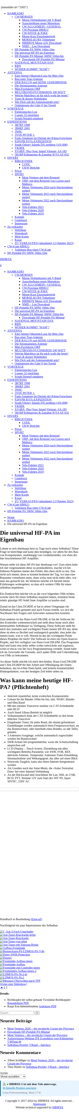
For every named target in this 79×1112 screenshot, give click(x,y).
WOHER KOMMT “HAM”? (32, 69)
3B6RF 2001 (22, 128)
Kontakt (19, 216)
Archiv (4, 1073)
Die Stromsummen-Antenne (31, 85)
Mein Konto (22, 236)
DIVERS (12, 157)
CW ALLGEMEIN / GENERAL (41, 26)
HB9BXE (6, 259)
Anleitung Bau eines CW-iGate (33, 249)
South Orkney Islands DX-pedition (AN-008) (41, 144)
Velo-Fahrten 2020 (33, 210)
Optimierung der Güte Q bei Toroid (35, 105)
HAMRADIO (15, 13)
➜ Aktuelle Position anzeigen (19, 1087)
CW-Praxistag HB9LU (35, 29)
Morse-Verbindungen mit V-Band (41, 20)
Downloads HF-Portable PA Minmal (43, 59)
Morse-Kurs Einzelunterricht (38, 36)
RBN (18, 65)
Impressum (21, 223)
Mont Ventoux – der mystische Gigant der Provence (37, 1035)
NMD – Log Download (36, 46)
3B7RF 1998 (22, 125)
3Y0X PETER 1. (25, 134)
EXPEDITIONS (17, 121)
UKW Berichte (31, 167)
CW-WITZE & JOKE (35, 33)
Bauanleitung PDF (18, 1003)
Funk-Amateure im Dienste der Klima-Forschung (43, 138)
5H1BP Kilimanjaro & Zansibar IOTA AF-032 (42, 154)
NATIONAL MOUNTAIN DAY (34, 62)
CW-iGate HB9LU (18, 246)
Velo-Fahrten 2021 (33, 207)
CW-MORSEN (24, 16)
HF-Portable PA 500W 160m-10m (35, 49)
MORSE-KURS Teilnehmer (38, 39)
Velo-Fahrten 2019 (33, 213)
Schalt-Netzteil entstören (29, 118)
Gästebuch (21, 220)
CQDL (26, 164)
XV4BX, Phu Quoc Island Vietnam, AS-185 (41, 151)
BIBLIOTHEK (24, 161)
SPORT (19, 174)
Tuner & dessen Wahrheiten (31, 98)
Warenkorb (21, 233)
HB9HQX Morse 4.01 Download (41, 42)
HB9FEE (57, 1107)
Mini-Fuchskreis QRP (27, 88)
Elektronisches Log (26, 111)
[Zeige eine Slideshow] (13, 984)
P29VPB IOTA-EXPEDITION (33, 141)
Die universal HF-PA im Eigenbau (35, 52)
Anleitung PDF (48, 1006)
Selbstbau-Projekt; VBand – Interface (29, 1045)
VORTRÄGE (15, 108)
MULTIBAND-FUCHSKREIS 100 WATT (40, 92)
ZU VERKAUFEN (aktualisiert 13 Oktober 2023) (44, 243)
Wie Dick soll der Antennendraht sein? (37, 102)
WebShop (20, 230)
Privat (18, 170)
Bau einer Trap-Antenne (29, 79)
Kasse (18, 239)
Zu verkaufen (15, 226)
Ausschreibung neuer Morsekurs (41, 23)
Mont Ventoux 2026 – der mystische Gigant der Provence (40, 1028)
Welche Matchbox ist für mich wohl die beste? (41, 95)
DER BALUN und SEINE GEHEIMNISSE (41, 82)
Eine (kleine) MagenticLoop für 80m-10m (39, 75)
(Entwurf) (36, 919)
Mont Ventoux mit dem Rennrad (41, 177)
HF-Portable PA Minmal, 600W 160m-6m (39, 56)
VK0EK (20, 148)
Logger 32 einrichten (27, 115)
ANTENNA (14, 72)
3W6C (18, 131)
